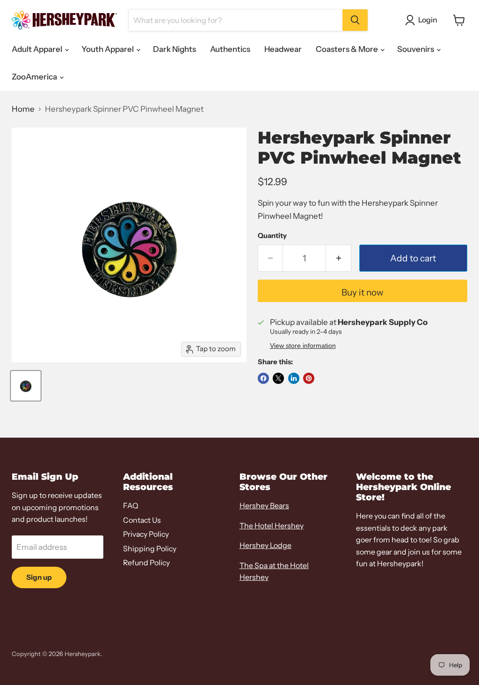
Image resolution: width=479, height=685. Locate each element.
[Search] (355, 20)
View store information (303, 345)
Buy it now (362, 292)
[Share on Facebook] (263, 378)
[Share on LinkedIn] (293, 378)
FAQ (130, 505)
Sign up (39, 577)
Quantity (272, 236)
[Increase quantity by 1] (338, 258)
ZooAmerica (35, 76)
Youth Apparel (108, 49)
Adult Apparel (38, 49)
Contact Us (142, 520)
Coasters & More (347, 49)
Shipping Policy (149, 548)
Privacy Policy (146, 534)
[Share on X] (278, 378)
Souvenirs (416, 49)
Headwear (283, 49)
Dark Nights (174, 49)
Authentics (230, 49)
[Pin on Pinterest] (308, 378)
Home (23, 109)
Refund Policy (146, 562)
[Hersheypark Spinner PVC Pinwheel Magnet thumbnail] (26, 386)
